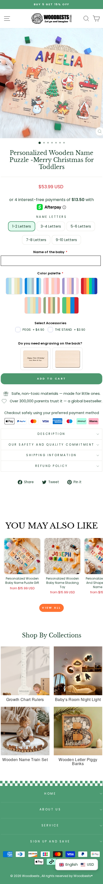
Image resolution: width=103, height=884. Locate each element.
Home (50, 794)
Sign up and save (50, 841)
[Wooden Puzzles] (52, 18)
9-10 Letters (66, 239)
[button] (76, 864)
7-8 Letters (36, 239)
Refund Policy (51, 466)
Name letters (51, 217)
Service (50, 825)
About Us (50, 809)
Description (52, 434)
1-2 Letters (21, 226)
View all (51, 608)
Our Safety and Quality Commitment (51, 445)
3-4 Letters (50, 226)
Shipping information (51, 455)
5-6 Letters (80, 226)
